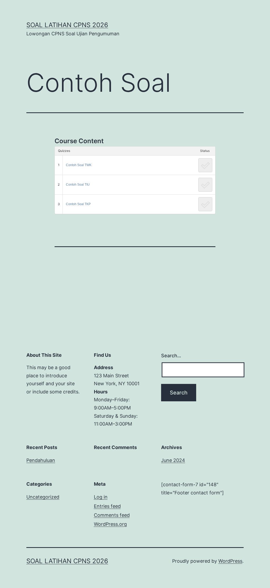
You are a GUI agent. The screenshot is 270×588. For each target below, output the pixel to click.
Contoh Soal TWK (78, 165)
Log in (101, 497)
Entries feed (107, 506)
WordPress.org (110, 524)
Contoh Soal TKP (78, 204)
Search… (171, 355)
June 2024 (173, 460)
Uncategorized (42, 497)
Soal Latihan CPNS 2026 (67, 25)
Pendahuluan (40, 460)
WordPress (230, 561)
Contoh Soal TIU (78, 184)
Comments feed (112, 515)
